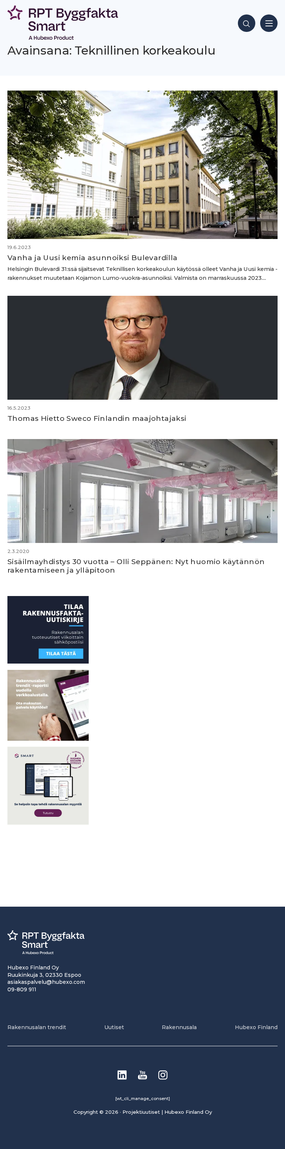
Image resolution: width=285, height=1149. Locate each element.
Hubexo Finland (256, 1027)
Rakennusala (179, 1027)
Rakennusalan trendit (36, 1027)
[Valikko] (269, 23)
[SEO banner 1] (48, 822)
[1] (48, 661)
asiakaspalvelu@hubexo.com (46, 982)
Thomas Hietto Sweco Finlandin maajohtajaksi (97, 418)
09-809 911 (21, 989)
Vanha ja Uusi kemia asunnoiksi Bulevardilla (92, 257)
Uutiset (114, 1027)
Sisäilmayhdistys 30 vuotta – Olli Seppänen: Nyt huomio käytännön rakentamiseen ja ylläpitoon (136, 565)
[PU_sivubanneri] (48, 738)
